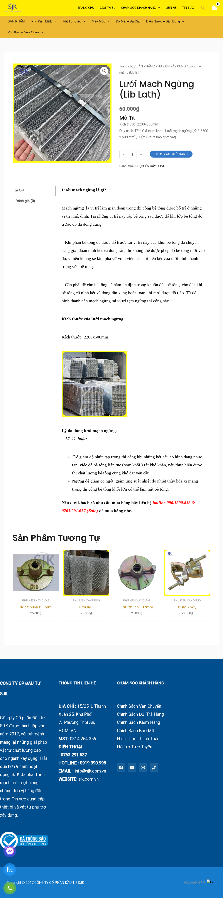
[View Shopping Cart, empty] (214, 7)
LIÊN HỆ (171, 7)
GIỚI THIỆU (107, 7)
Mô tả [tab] (20, 191)
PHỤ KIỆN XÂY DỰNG (171, 66)
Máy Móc (98, 21)
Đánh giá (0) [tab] (25, 201)
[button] (203, 8)
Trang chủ (126, 66)
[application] (158, 7)
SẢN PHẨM (16, 21)
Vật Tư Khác (72, 21)
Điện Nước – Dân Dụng (163, 21)
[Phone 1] (154, 767)
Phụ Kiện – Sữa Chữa (23, 32)
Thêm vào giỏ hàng (171, 154)
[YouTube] (132, 767)
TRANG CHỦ (86, 7)
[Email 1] (143, 767)
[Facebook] (121, 767)
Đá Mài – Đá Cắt (128, 21)
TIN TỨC (188, 7)
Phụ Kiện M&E (41, 21)
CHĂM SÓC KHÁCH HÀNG (138, 7)
